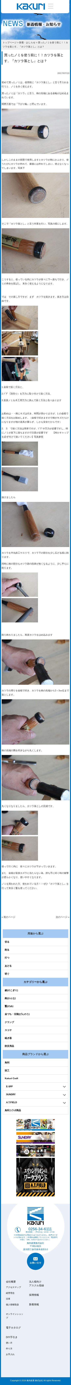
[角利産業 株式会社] (31, 8)
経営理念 (10, 1293)
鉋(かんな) (10, 998)
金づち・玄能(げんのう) (17, 1014)
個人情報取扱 (12, 1305)
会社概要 (11, 1281)
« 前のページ (8, 917)
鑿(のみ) (9, 1006)
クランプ (9, 1022)
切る (7, 941)
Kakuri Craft (11, 1078)
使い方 (9, 1343)
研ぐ (7, 973)
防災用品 (9, 1046)
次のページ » (62, 917)
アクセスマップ (13, 1287)
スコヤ (8, 1030)
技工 (7, 1070)
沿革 (8, 1299)
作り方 (9, 1348)
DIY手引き (12, 1337)
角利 (7, 1062)
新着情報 (34, 1304)
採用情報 (34, 1294)
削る (7, 949)
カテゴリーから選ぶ (35, 981)
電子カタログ (13, 1327)
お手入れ (10, 1354)
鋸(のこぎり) (11, 990)
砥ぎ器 (8, 1038)
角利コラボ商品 (13, 1110)
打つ (7, 957)
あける (8, 965)
